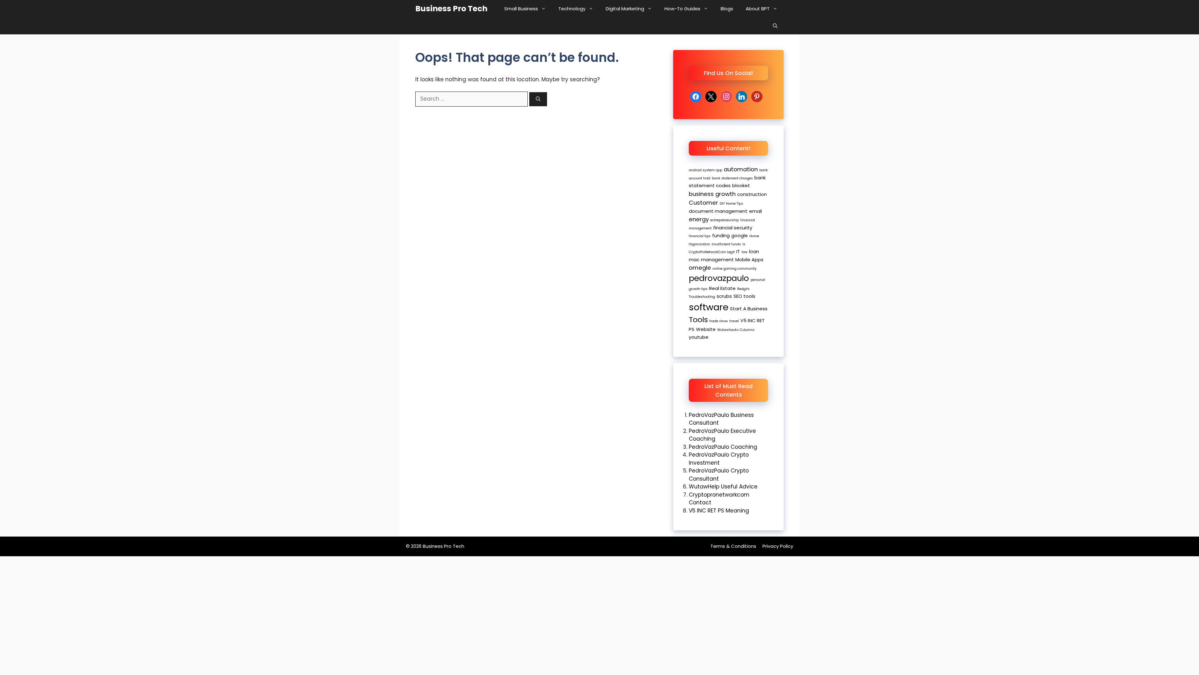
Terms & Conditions (733, 546)
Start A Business (748, 308)
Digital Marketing (625, 8)
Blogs (727, 8)
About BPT (758, 8)
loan (754, 251)
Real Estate (722, 288)
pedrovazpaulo (719, 278)
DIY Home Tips (731, 203)
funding (721, 235)
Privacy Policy (777, 546)
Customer (703, 203)
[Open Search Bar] (775, 25)
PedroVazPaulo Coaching (723, 447)
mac (694, 259)
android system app (705, 170)
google (739, 235)
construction (752, 194)
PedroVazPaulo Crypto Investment (719, 459)
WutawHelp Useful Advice (723, 486)
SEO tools (744, 296)
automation (741, 169)
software (708, 307)
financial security (732, 227)
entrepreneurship (724, 220)
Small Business (521, 8)
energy (699, 219)
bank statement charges (732, 178)
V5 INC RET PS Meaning (719, 510)
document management (718, 211)
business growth (712, 194)
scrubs (724, 296)
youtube (698, 337)
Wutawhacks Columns (736, 330)
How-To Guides (682, 8)
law (745, 252)
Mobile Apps (749, 259)
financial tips (700, 236)
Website (706, 329)
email (755, 211)
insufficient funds (726, 244)
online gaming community (735, 268)
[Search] (538, 99)
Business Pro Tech (451, 8)
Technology (571, 8)
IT (738, 251)
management (717, 259)
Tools (698, 319)
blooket (741, 185)
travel (734, 321)
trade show (718, 321)
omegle (700, 268)
